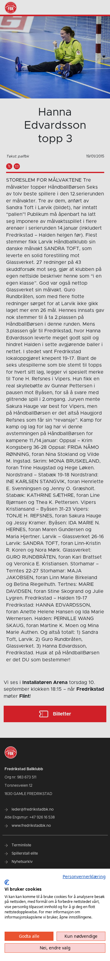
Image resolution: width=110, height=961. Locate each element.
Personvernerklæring (84, 876)
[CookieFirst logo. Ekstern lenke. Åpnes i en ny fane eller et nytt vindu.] (7, 882)
